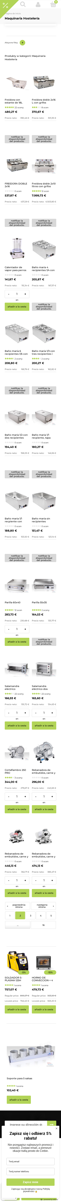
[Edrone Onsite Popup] (30, 601)
